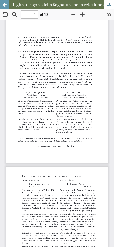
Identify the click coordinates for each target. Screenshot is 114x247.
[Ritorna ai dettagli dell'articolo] (5, 5)
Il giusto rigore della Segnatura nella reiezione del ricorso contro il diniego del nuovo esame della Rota (63, 5)
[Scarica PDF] (109, 5)
